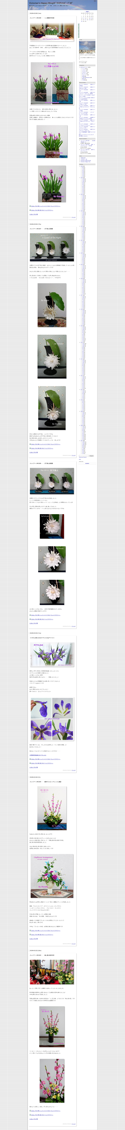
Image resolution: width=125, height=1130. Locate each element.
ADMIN (87, 463)
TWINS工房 (83, 157)
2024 (82, 194)
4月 (83, 172)
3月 (83, 173)
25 (89, 19)
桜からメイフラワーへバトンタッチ (86, 134)
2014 (82, 342)
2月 (83, 175)
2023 (82, 210)
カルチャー (84, 72)
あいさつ (84, 73)
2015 (82, 325)
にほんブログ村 (34, 214)
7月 (83, 168)
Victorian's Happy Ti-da (85, 161)
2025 (82, 177)
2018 (82, 278)
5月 (83, 171)
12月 (83, 178)
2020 (82, 253)
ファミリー (84, 74)
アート (73, 217)
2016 (82, 309)
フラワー (84, 69)
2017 (82, 295)
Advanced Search (83, 457)
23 (85, 19)
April (87, 11)
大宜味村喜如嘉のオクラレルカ (38, 755)
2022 (82, 226)
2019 (82, 264)
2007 (82, 440)
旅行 (83, 78)
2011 (82, 389)
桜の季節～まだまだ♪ (83, 136)
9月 (83, 182)
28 (81, 21)
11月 (83, 180)
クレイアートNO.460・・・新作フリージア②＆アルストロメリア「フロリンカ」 (87, 121)
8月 (83, 167)
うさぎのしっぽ (84, 159)
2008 (82, 425)
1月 (83, 176)
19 (91, 18)
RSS (80, 459)
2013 (82, 358)
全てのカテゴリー (84, 67)
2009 (82, 411)
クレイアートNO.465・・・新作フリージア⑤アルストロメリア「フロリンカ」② (87, 107)
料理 (83, 76)
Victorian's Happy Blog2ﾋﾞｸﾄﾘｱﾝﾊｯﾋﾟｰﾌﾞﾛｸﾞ (56, 3)
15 (83, 18)
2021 (82, 240)
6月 (83, 170)
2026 (82, 166)
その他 (83, 80)
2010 (82, 399)
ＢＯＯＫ (84, 71)
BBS (95, 1)
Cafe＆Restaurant (86, 77)
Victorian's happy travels (86, 160)
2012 (82, 375)
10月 (83, 181)
